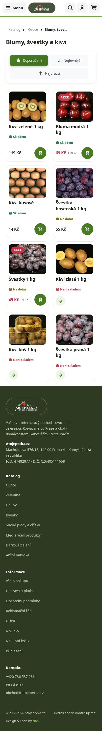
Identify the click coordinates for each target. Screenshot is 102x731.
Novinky (12, 631)
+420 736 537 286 (20, 676)
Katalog (14, 29)
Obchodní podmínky (23, 601)
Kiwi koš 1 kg (22, 349)
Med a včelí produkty (23, 535)
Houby (11, 505)
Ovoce (33, 29)
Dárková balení (18, 545)
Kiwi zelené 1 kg (26, 126)
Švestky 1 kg (22, 279)
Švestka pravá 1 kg (72, 352)
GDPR (10, 620)
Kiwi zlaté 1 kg (71, 279)
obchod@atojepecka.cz (25, 692)
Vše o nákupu (17, 580)
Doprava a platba (20, 590)
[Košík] (94, 7)
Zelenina (13, 495)
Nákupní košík (17, 640)
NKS (35, 721)
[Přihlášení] (82, 7)
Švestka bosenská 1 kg (71, 205)
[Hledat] (70, 7)
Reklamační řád (19, 610)
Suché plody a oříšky (23, 525)
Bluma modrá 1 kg (72, 129)
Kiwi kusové (21, 203)
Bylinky (12, 515)
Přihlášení (14, 651)
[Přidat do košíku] (40, 153)
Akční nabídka (17, 555)
